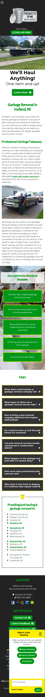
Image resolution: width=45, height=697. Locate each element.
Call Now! (28, 661)
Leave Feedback (21, 623)
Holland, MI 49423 (23, 595)
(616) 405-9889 (23, 32)
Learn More (21, 92)
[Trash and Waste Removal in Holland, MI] (22, 52)
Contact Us (21, 617)
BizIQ (14, 689)
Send (38, 690)
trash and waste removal (25, 176)
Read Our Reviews (21, 629)
